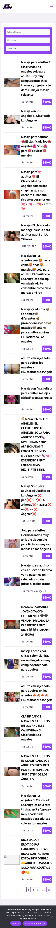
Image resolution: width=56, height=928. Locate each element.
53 (49, 889)
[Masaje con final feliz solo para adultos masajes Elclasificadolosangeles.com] (28, 399)
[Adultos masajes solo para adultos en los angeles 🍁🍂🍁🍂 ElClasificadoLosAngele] (28, 697)
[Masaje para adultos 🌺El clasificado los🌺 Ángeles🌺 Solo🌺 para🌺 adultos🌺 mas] (28, 150)
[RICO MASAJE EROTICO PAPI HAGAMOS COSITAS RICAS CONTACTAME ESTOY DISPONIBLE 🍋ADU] (28, 859)
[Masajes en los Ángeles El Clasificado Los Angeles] (28, 119)
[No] (52, 916)
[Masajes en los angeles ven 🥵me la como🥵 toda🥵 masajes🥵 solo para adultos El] (28, 278)
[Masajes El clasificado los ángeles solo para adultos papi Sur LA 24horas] (28, 236)
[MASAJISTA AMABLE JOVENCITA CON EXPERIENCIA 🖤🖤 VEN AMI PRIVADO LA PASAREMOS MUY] (28, 624)
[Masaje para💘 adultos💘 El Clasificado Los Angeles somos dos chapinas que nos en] (28, 194)
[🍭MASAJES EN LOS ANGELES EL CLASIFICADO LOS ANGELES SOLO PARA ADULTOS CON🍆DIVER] (28, 448)
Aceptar (16, 923)
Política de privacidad (35, 923)
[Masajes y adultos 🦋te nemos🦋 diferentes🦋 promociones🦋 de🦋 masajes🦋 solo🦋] (28, 329)
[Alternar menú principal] (51, 6)
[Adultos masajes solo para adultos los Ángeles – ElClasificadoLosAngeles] (28, 369)
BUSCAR (12, 48)
